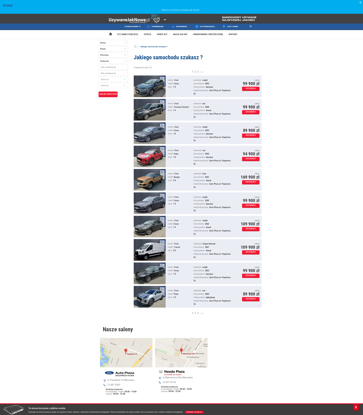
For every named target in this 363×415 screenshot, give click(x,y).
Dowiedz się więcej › (194, 412)
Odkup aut (162, 34)
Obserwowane (181, 27)
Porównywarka (157, 27)
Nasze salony (180, 34)
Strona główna (108, 30)
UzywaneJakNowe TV (132, 27)
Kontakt (233, 34)
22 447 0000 (113, 384)
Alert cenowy (232, 27)
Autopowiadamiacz (207, 27)
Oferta (147, 34)
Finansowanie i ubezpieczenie (208, 34)
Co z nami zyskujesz (127, 34)
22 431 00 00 (169, 382)
